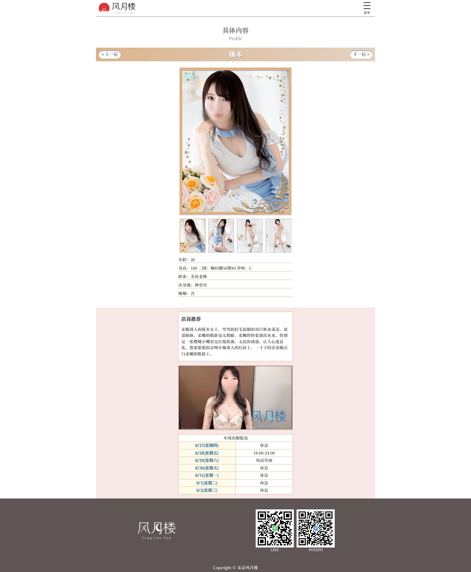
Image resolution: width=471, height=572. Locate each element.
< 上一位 (109, 54)
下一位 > (361, 54)
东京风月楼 (157, 531)
